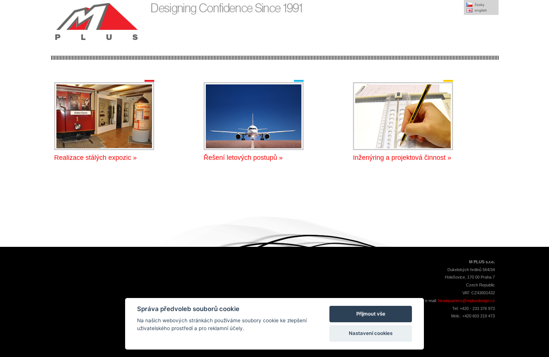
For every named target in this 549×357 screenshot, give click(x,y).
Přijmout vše (370, 314)
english (481, 10)
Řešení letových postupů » (243, 157)
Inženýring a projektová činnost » (402, 157)
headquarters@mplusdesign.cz (466, 300)
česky (479, 5)
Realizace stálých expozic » (95, 157)
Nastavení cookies (371, 333)
